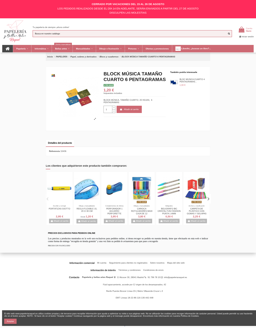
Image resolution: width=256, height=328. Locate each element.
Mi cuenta (101, 263)
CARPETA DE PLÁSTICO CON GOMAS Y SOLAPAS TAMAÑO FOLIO (196, 212)
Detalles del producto (60, 143)
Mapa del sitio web (176, 263)
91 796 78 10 (154, 277)
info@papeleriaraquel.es (175, 277)
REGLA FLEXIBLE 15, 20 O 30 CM (87, 209)
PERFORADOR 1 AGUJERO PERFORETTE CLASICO (114, 212)
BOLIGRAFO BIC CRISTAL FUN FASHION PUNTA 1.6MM (169, 211)
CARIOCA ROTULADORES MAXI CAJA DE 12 (141, 211)
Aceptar (10, 321)
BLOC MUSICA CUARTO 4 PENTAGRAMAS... (192, 80)
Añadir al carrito (131, 109)
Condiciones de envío (153, 270)
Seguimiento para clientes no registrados (128, 263)
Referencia (54, 151)
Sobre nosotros (157, 263)
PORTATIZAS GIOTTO (59, 208)
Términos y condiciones (129, 270)
